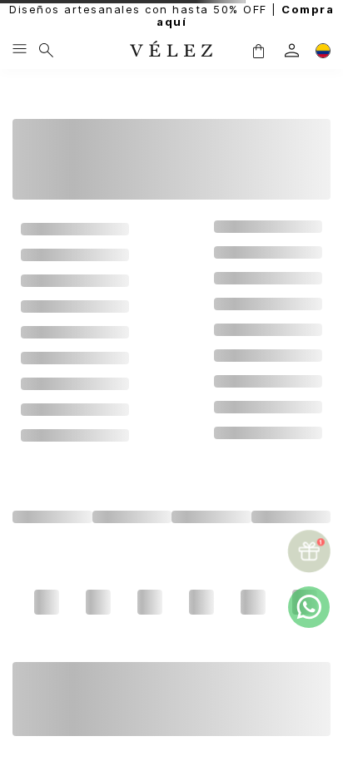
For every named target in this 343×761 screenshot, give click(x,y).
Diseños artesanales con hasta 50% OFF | (171, 15)
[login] (292, 50)
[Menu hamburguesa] (19, 50)
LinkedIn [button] (131, 562)
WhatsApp (167, 723)
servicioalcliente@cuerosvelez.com (167, 711)
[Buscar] (46, 50)
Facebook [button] (132, 538)
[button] (258, 49)
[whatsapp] (309, 607)
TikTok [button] (211, 538)
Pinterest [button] (211, 562)
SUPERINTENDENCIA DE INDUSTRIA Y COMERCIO (167, 734)
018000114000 (112, 699)
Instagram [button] (52, 538)
